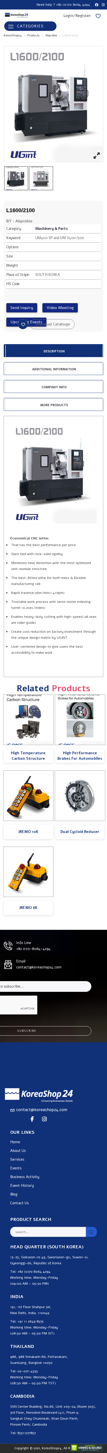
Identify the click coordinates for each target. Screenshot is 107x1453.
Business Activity (24, 1177)
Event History (22, 1185)
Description (54, 351)
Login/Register (77, 15)
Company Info (54, 387)
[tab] (53, 350)
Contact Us (19, 1203)
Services (17, 1159)
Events (16, 1168)
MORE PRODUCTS (54, 405)
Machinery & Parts (51, 228)
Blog (13, 1194)
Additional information (54, 369)
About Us (18, 1150)
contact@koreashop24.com (41, 1110)
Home (15, 1142)
